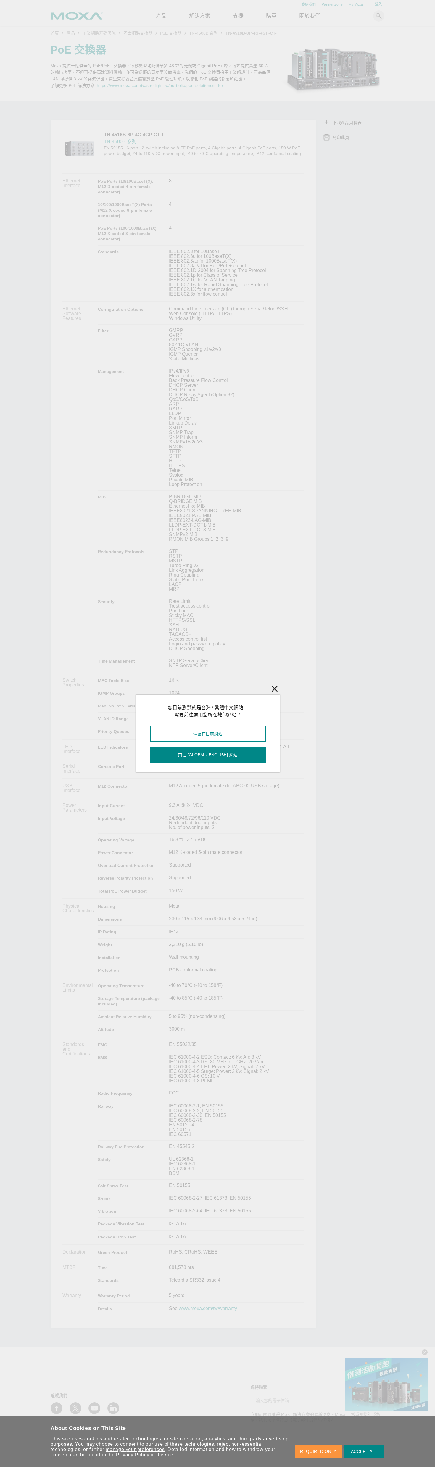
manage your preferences (135, 1449)
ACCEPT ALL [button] (364, 1451)
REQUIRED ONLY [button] (318, 1451)
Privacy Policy (132, 1454)
